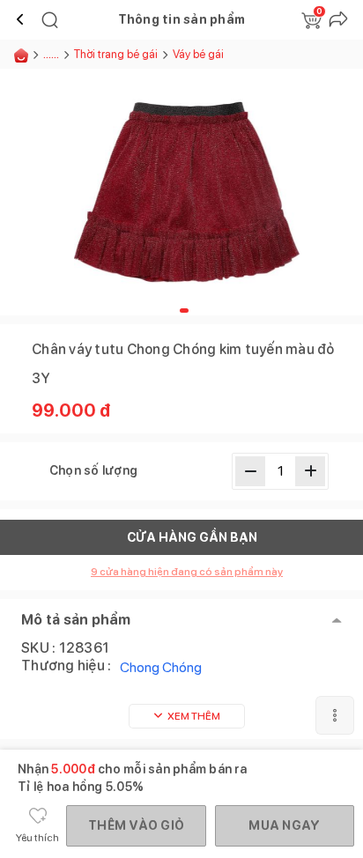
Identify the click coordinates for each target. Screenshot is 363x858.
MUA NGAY (284, 825)
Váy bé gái (198, 54)
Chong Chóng (161, 667)
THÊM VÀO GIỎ (136, 825)
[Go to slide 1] (184, 310)
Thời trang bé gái (116, 54)
